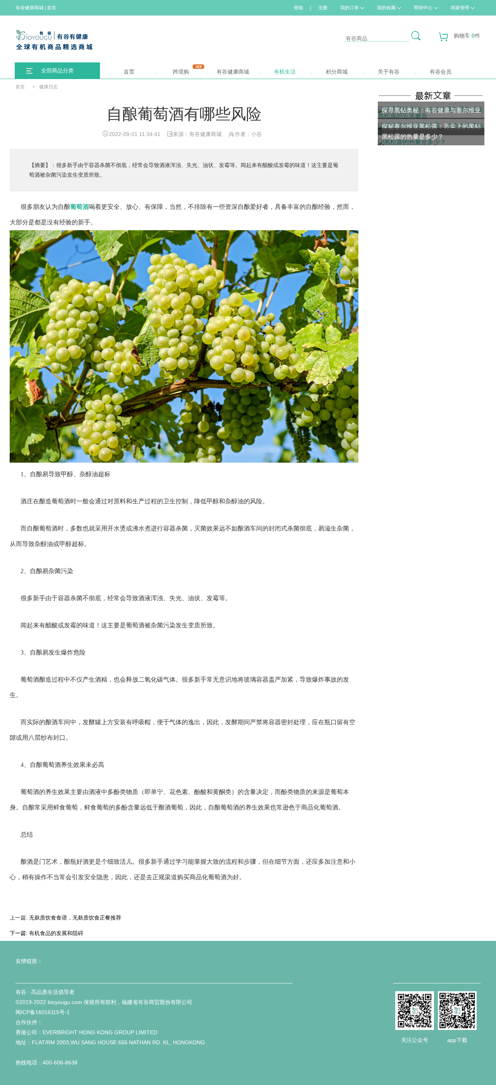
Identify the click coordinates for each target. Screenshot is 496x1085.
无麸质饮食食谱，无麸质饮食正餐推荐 (75, 917)
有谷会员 (440, 72)
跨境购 (181, 72)
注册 (322, 7)
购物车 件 (467, 36)
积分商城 (337, 72)
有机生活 (285, 72)
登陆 (298, 7)
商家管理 (460, 7)
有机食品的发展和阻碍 (56, 933)
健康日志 (48, 87)
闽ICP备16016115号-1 (43, 1012)
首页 (129, 72)
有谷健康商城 (233, 72)
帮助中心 (423, 7)
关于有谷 (389, 72)
